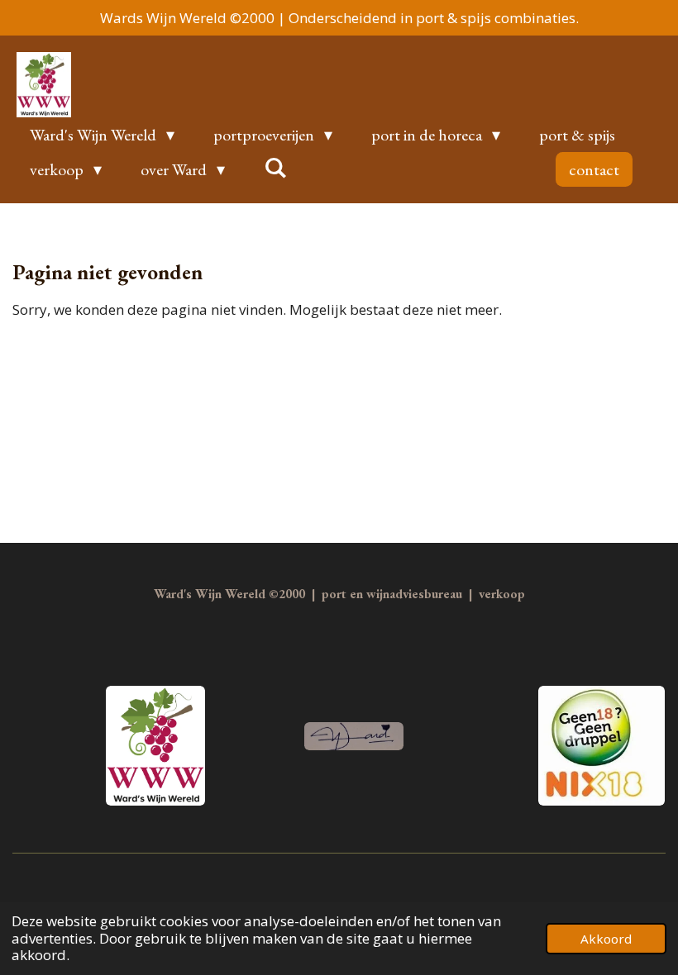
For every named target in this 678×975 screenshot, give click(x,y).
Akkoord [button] (606, 938)
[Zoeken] (275, 167)
